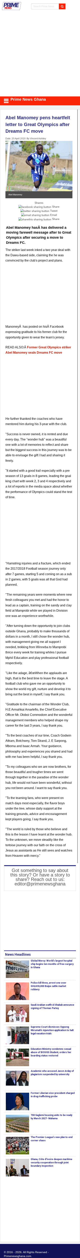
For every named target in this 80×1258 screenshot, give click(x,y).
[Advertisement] (40, 54)
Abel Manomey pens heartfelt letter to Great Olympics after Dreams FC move (37, 124)
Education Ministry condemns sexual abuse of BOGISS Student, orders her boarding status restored (51, 1052)
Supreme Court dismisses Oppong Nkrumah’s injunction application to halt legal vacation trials (52, 1030)
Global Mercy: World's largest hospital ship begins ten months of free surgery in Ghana (52, 964)
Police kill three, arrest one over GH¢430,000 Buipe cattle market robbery (48, 986)
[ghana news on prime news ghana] (11, 6)
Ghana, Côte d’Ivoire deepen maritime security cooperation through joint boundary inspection (51, 1162)
